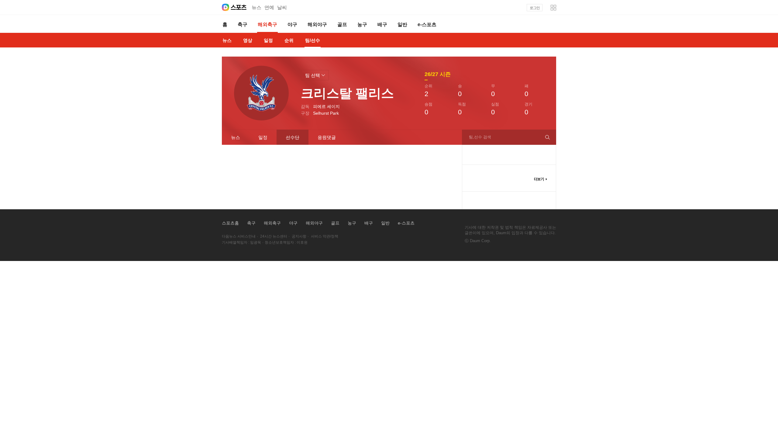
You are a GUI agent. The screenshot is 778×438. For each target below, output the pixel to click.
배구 (368, 223)
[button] (553, 7)
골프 (335, 223)
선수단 (292, 137)
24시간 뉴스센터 (273, 236)
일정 (262, 137)
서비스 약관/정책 (324, 236)
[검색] (550, 137)
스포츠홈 (230, 223)
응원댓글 (327, 137)
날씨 (282, 7)
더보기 (540, 179)
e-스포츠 (406, 223)
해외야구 (314, 223)
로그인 (535, 8)
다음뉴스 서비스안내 (239, 236)
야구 (293, 223)
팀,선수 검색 (480, 137)
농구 (352, 223)
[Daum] (225, 7)
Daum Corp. (480, 240)
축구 (251, 223)
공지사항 (299, 236)
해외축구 (272, 223)
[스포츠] (239, 7)
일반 (385, 223)
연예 (269, 7)
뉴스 (256, 7)
